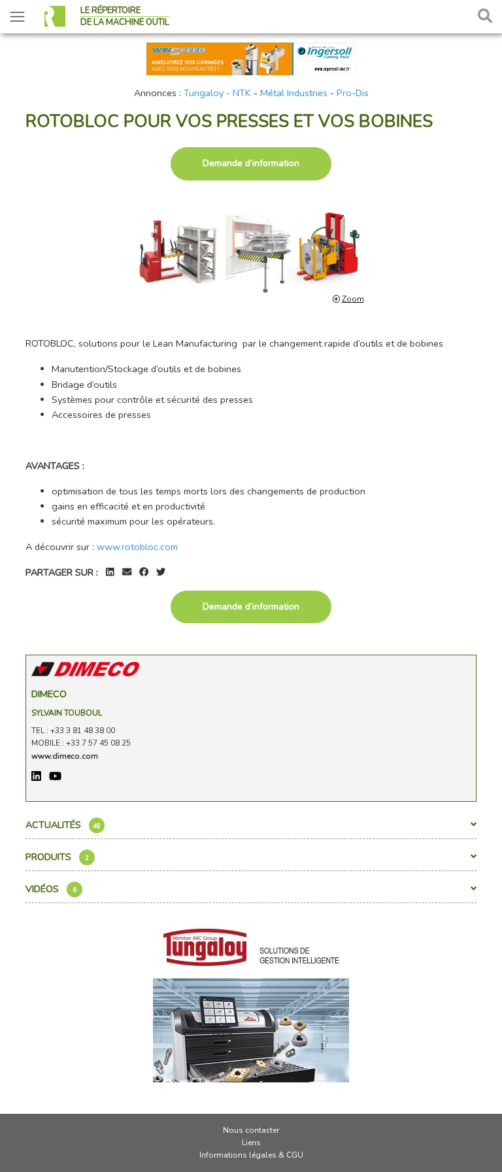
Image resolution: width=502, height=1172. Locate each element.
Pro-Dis (353, 92)
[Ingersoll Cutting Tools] (251, 57)
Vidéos (50, 888)
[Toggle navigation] (17, 16)
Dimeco (49, 693)
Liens (251, 1142)
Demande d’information (251, 163)
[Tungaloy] (251, 999)
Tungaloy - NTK (217, 92)
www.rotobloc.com (137, 546)
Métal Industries (293, 92)
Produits (57, 856)
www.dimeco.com (64, 756)
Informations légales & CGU (251, 1155)
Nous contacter (251, 1130)
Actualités (63, 824)
